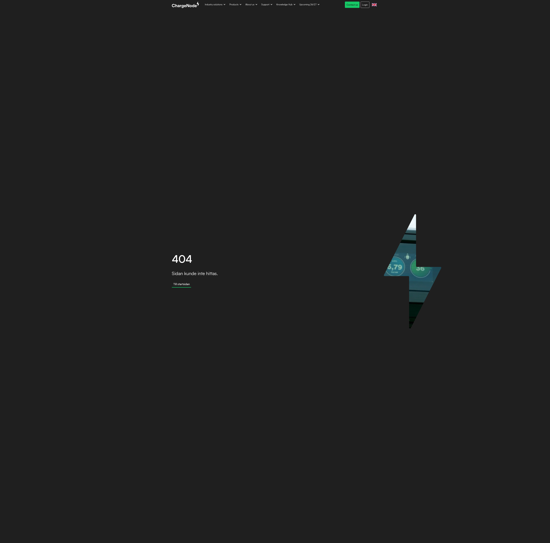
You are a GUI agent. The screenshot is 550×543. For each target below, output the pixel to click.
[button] (215, 5)
